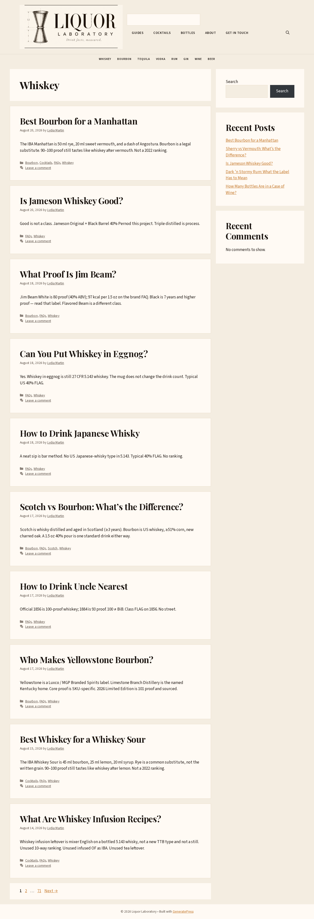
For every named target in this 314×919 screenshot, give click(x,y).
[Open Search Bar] (287, 33)
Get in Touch (237, 33)
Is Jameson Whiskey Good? (71, 200)
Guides (138, 33)
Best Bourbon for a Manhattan (78, 121)
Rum (174, 59)
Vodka (161, 59)
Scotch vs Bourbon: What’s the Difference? (101, 506)
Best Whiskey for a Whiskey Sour (82, 739)
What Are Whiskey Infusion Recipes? (90, 818)
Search (232, 82)
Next (51, 891)
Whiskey (105, 59)
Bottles (188, 33)
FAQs (57, 162)
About (210, 33)
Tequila (143, 59)
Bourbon (124, 59)
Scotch (53, 548)
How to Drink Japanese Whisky (80, 433)
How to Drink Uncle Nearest (74, 586)
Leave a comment (38, 168)
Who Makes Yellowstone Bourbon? (86, 659)
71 (39, 891)
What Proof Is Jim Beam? (68, 274)
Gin (186, 59)
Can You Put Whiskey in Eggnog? (84, 353)
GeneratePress (183, 911)
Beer (211, 59)
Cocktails (162, 33)
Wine (198, 59)
